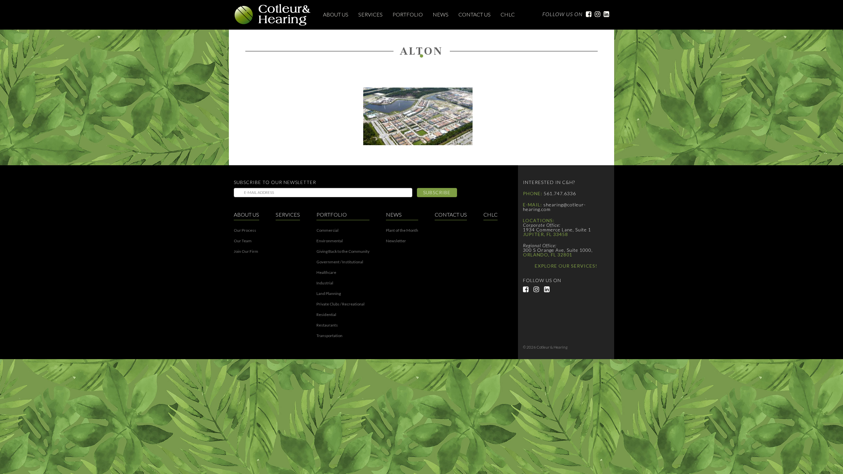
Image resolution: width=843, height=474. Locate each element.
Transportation (329, 336)
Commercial (327, 230)
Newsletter (396, 241)
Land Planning (328, 294)
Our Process (245, 230)
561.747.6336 (560, 193)
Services (370, 14)
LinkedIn (604, 14)
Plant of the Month (402, 230)
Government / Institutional (339, 262)
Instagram (595, 14)
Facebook (587, 14)
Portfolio (408, 14)
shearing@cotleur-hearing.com (554, 207)
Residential (326, 315)
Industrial (324, 283)
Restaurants (327, 325)
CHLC (508, 14)
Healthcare (326, 273)
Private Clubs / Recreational (340, 304)
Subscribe (436, 192)
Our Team (243, 241)
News (441, 14)
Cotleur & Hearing (273, 15)
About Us (335, 14)
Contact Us (474, 14)
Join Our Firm (246, 251)
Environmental (329, 241)
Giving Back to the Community (342, 251)
